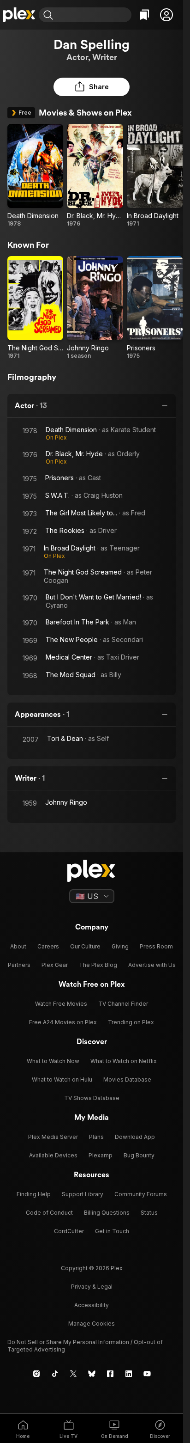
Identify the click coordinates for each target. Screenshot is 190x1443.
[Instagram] (36, 1373)
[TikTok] (55, 1373)
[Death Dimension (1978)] (35, 175)
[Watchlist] (144, 15)
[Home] (19, 15)
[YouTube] (147, 1373)
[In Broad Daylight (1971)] (155, 175)
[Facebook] (110, 1373)
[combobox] (93, 14)
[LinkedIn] (128, 1373)
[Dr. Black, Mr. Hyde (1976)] (95, 175)
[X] (73, 1373)
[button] (166, 15)
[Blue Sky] (92, 1373)
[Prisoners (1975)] (155, 308)
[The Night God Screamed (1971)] (35, 308)
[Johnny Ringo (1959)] (95, 308)
